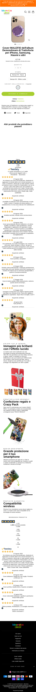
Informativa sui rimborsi (18, 650)
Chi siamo (18, 633)
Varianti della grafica (18, 84)
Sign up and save (18, 666)
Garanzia (18, 641)
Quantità (18, 64)
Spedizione (17, 61)
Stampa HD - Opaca (18, 75)
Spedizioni (18, 643)
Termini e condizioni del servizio (18, 648)
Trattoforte (21, 99)
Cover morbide (18, 656)
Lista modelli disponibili (18, 661)
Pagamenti (18, 638)
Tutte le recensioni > (18, 611)
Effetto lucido (18, 658)
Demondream (20, 101)
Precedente (14, 174)
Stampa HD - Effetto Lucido (18, 79)
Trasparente (18, 87)
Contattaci (18, 646)
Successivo (22, 174)
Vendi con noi (18, 636)
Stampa (18, 72)
